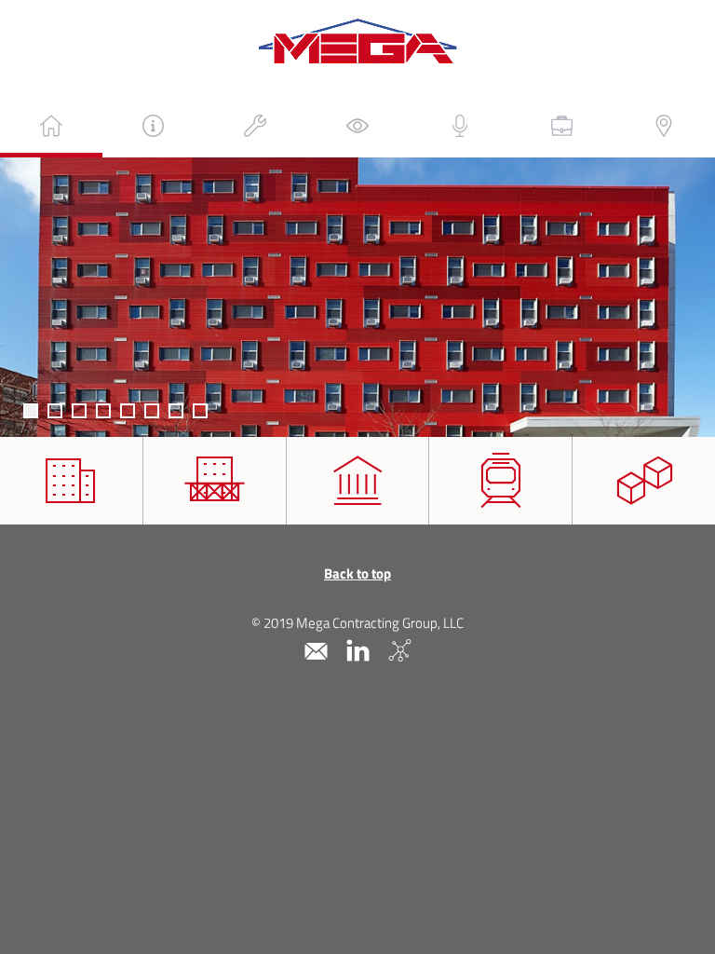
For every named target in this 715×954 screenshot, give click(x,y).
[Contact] (664, 126)
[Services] (255, 126)
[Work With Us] (562, 126)
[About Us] (153, 126)
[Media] (460, 126)
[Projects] (357, 126)
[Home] (51, 126)
